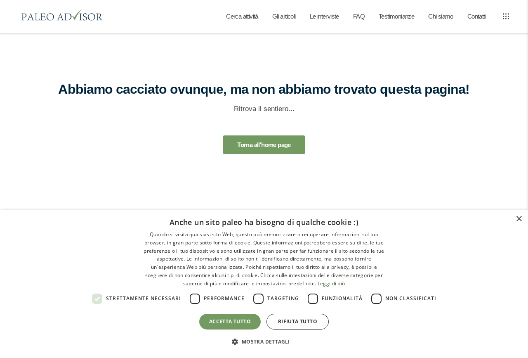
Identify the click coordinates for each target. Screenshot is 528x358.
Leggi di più (331, 283)
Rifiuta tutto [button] (297, 321)
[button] (264, 342)
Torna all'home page (264, 144)
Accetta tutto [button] (230, 321)
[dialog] (264, 284)
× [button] (519, 219)
